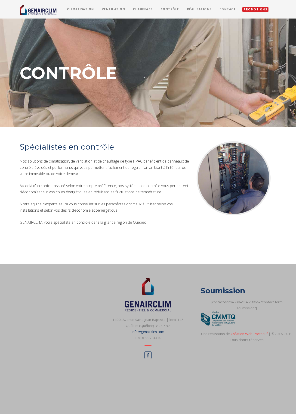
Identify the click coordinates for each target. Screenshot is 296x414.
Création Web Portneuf (249, 333)
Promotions (255, 9)
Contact (227, 9)
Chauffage (143, 9)
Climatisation (80, 9)
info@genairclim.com (148, 331)
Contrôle (170, 9)
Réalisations (199, 9)
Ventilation (113, 9)
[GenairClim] (38, 9)
